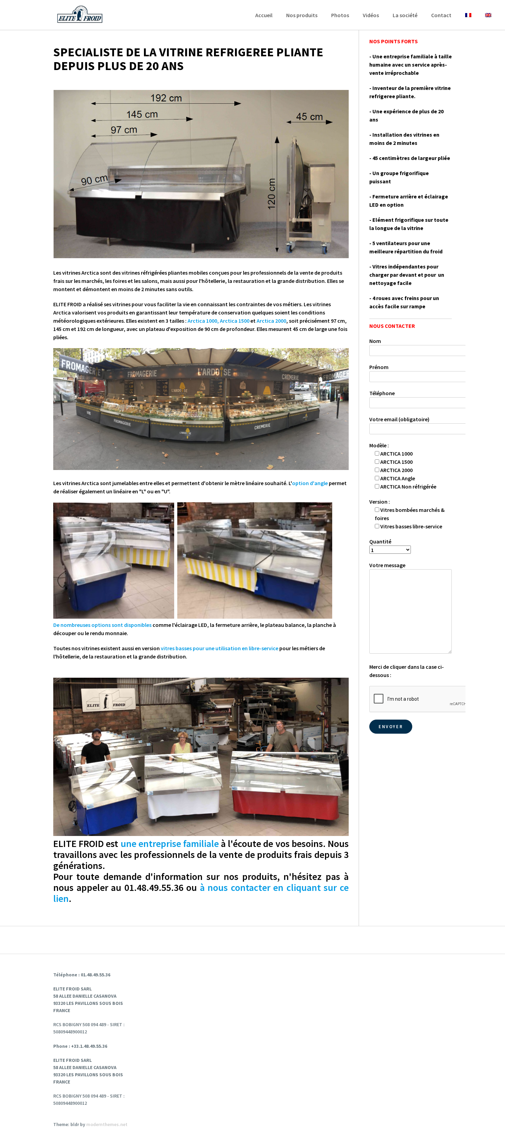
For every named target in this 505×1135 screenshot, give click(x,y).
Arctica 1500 (234, 320)
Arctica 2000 (271, 320)
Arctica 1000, (203, 320)
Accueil (263, 15)
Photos (340, 15)
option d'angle (310, 483)
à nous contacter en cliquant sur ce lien (201, 893)
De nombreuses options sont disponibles (102, 624)
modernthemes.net (106, 1124)
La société (405, 15)
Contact (441, 15)
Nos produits (301, 15)
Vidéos (371, 15)
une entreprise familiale (170, 843)
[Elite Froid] (80, 15)
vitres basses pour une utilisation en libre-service (219, 648)
